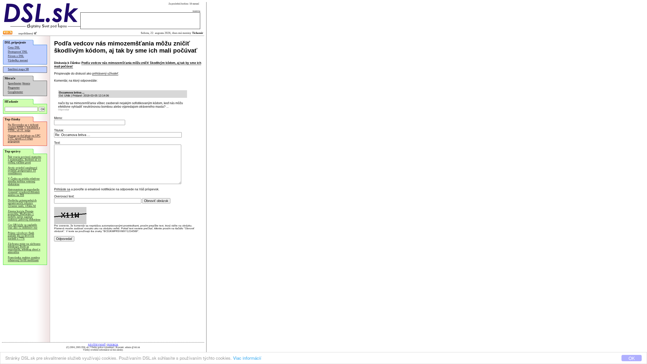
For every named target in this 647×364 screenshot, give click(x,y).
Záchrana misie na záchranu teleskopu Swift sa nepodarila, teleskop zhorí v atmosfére (24, 248)
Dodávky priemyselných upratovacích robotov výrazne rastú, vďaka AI (22, 203)
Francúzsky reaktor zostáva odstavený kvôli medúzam (24, 259)
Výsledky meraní (18, 60)
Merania (26, 83)
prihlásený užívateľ (105, 73)
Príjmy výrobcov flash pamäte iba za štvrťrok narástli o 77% (21, 236)
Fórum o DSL (16, 56)
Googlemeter (15, 91)
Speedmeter (14, 83)
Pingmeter (14, 87)
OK (632, 358)
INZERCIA (112, 345)
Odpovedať (63, 109)
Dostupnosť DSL (18, 51)
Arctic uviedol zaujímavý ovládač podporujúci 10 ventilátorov (22, 170)
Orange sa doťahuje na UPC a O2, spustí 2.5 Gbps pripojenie (24, 138)
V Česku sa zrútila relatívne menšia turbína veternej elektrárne (24, 181)
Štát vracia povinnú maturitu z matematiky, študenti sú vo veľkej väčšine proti (24, 159)
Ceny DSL (14, 47)
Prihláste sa (62, 189)
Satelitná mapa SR (18, 69)
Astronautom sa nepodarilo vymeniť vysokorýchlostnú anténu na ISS (24, 192)
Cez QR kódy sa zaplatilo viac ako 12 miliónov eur (22, 226)
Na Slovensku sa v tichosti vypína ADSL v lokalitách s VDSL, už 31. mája (24, 127)
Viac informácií (247, 358)
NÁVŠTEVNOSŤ (97, 345)
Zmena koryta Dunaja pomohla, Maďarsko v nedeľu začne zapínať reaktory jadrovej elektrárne (24, 215)
